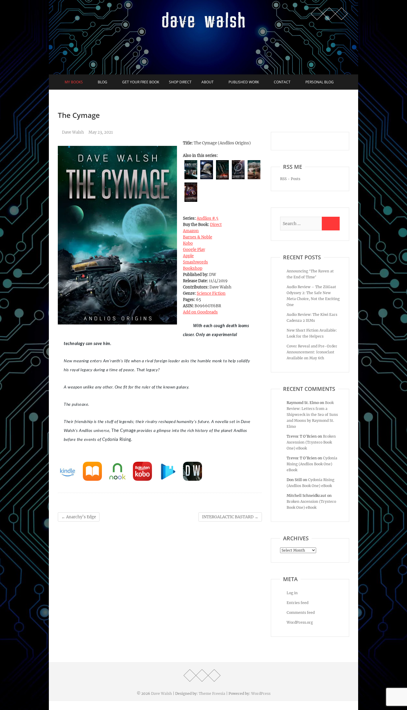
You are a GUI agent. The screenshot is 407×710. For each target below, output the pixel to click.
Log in (292, 593)
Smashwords (195, 262)
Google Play (194, 249)
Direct (216, 224)
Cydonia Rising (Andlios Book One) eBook (312, 464)
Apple (188, 255)
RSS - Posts (290, 179)
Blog (102, 82)
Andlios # (207, 218)
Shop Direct (180, 82)
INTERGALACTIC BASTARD (230, 516)
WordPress (261, 693)
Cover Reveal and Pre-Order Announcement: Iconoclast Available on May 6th (312, 352)
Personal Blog (319, 82)
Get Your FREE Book (140, 82)
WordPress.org (300, 622)
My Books (74, 82)
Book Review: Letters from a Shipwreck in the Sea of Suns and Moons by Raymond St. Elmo (312, 414)
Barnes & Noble (197, 237)
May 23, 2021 (100, 132)
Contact (282, 82)
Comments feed (301, 612)
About (207, 82)
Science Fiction (211, 293)
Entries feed (297, 602)
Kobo (188, 243)
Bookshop (192, 268)
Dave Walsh (72, 132)
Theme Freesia (212, 693)
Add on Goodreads (200, 312)
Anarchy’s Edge (78, 516)
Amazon (191, 230)
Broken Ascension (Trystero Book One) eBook (311, 442)
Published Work (244, 82)
